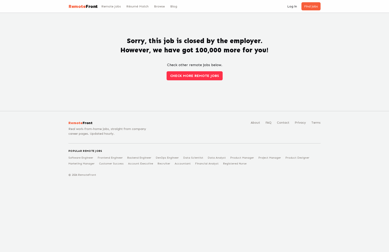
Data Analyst (217, 157)
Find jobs (311, 6)
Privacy (300, 123)
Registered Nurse (235, 163)
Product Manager (242, 157)
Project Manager (269, 157)
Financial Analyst (207, 163)
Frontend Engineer (110, 157)
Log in (292, 6)
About (255, 123)
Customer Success (111, 163)
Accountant (183, 163)
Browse (159, 6)
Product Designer (297, 157)
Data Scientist (193, 157)
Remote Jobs (111, 6)
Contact (283, 123)
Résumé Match (137, 6)
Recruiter (164, 163)
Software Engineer (80, 157)
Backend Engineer (139, 157)
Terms (316, 123)
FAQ (268, 123)
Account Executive (140, 163)
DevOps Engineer (167, 157)
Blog (173, 6)
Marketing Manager (81, 163)
